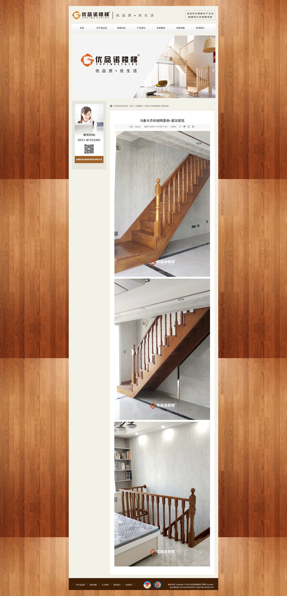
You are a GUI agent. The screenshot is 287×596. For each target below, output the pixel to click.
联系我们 (200, 28)
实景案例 (161, 28)
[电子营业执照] (147, 585)
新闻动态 (121, 28)
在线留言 (129, 584)
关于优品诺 (101, 28)
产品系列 (141, 28)
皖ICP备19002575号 (205, 587)
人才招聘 (105, 584)
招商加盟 (180, 28)
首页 (82, 28)
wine (211, 584)
